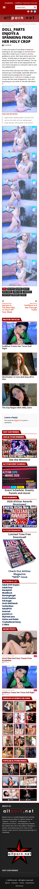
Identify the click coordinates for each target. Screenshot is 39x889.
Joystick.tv (7, 613)
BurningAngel (8, 595)
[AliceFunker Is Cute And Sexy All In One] (19, 364)
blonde (19, 289)
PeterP (6, 662)
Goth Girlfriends (10, 603)
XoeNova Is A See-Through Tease (30, 307)
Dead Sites (30, 883)
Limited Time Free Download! (19, 535)
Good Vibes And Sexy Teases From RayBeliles (17, 659)
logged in (17, 420)
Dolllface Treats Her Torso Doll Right (14, 3)
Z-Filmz (5, 624)
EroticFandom (9, 598)
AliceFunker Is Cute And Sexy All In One (18, 378)
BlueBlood (7, 592)
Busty (26, 289)
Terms (21, 883)
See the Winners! (19, 459)
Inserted (6, 611)
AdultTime (7, 587)
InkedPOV (7, 608)
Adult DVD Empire (10, 584)
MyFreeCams (8, 616)
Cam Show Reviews (12, 24)
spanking (15, 295)
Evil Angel (6, 600)
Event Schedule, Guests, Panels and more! (19, 491)
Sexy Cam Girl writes (9, 114)
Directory (19, 886)
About (7, 883)
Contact (14, 883)
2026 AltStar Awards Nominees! (19, 503)
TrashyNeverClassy (11, 621)
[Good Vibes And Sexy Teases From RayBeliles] (19, 643)
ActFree (8, 45)
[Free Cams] (19, 99)
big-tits (11, 289)
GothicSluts (7, 606)
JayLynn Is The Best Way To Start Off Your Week (8, 308)
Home (4, 24)
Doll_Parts (31, 52)
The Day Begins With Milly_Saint (17, 407)
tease (23, 295)
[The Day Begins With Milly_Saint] (19, 394)
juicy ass (6, 295)
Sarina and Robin (10, 619)
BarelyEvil (7, 590)
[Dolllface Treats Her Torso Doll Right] (19, 333)
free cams (17, 292)
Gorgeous (27, 292)
